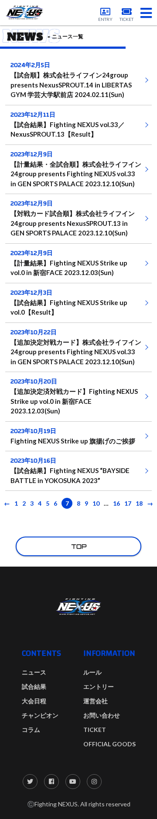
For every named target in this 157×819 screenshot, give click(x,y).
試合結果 (34, 686)
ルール (92, 672)
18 (139, 503)
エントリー (98, 686)
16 (116, 503)
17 (127, 503)
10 (95, 503)
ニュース (34, 672)
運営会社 (95, 701)
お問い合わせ (101, 715)
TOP (78, 546)
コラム (31, 729)
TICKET (94, 729)
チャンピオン (40, 715)
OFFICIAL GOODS (109, 744)
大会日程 (34, 701)
